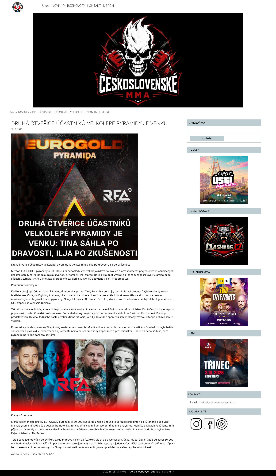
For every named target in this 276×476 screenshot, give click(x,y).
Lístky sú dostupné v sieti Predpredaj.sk (104, 278)
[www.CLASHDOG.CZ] (224, 240)
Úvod (46, 6)
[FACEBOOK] (209, 423)
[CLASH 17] (224, 179)
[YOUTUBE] (221, 423)
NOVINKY (58, 6)
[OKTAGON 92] (224, 301)
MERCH (108, 6)
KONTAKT (94, 6)
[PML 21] (224, 363)
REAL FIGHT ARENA (42, 453)
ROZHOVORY (76, 6)
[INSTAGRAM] (196, 423)
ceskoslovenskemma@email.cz (217, 402)
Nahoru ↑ (168, 471)
